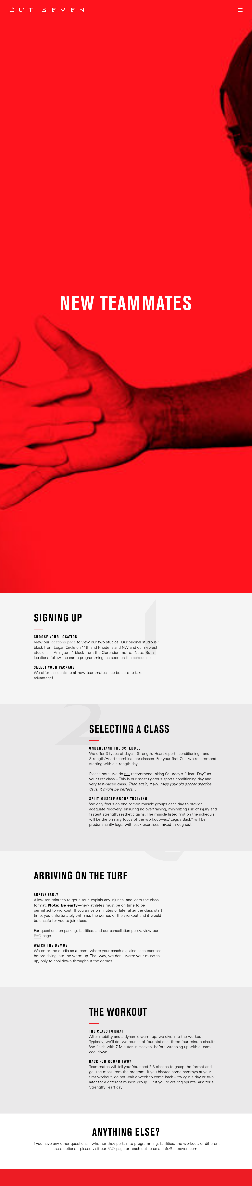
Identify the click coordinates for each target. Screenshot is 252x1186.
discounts (58, 672)
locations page (63, 641)
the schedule (137, 657)
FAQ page (116, 1148)
